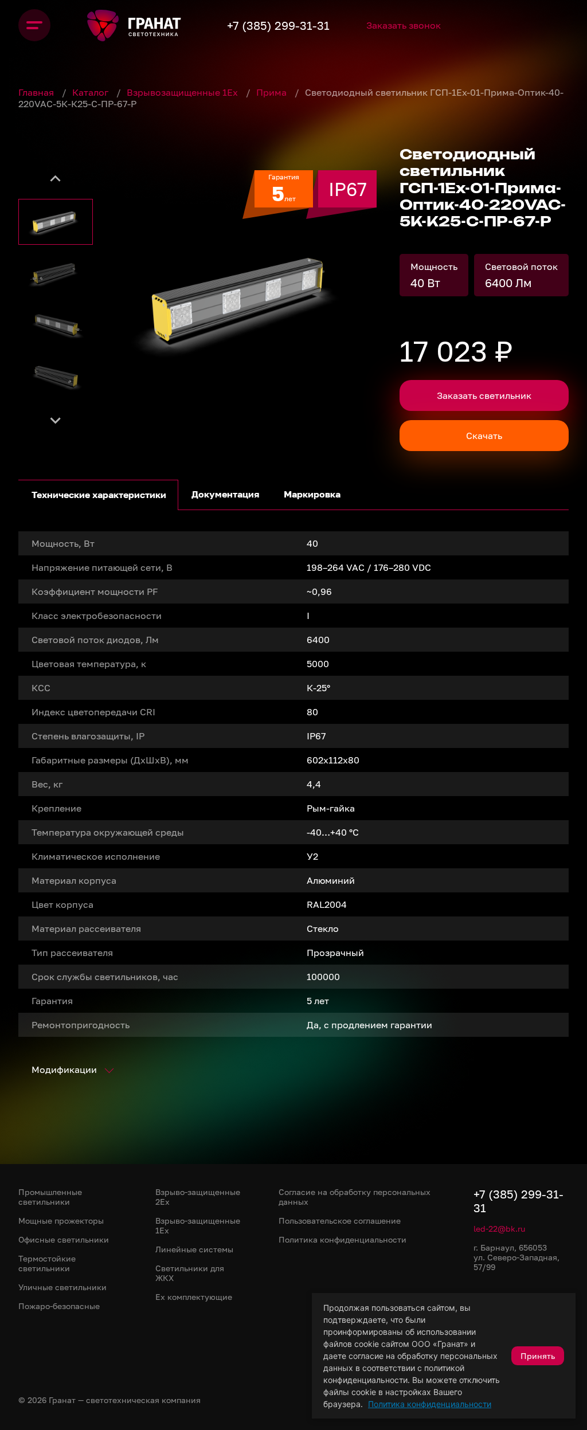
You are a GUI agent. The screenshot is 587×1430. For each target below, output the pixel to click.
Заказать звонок (403, 25)
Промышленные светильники (50, 1196)
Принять (538, 1356)
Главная (37, 92)
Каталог (91, 92)
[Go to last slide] (55, 179)
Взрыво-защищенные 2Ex (197, 1196)
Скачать (484, 435)
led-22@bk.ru (499, 1228)
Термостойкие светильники (47, 1263)
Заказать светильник (484, 395)
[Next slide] (55, 419)
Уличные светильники (62, 1287)
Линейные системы (194, 1249)
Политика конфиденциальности (429, 1404)
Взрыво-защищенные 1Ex (197, 1225)
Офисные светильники (63, 1239)
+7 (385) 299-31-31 (278, 25)
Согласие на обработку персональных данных (355, 1196)
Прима (272, 92)
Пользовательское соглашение (340, 1220)
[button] (55, 222)
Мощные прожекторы (61, 1220)
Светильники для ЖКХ (189, 1273)
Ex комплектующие (193, 1297)
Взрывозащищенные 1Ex (183, 92)
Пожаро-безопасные (59, 1306)
